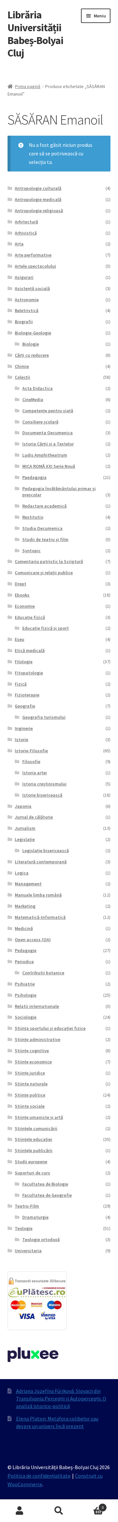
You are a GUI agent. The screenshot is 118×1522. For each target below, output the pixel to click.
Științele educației (33, 1139)
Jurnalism (25, 828)
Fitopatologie (29, 673)
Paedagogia (34, 477)
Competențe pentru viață (47, 411)
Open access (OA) (33, 940)
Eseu (19, 639)
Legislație (25, 839)
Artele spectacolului (35, 266)
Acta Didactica (37, 388)
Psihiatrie (25, 984)
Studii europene (31, 1162)
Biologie (30, 344)
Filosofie (31, 761)
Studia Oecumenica (42, 528)
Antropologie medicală (38, 199)
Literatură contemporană (41, 862)
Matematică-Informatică (40, 917)
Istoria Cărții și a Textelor (48, 444)
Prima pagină (27, 86)
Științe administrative (37, 1039)
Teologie (23, 1228)
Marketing (25, 906)
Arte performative (33, 255)
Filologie (23, 662)
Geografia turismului (44, 717)
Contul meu (19, 1511)
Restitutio (32, 517)
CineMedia (32, 399)
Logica (22, 873)
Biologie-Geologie (33, 333)
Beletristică (26, 310)
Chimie (22, 366)
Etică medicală (30, 650)
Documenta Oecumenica (47, 433)
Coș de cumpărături (91, 1505)
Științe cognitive (32, 1051)
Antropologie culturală (38, 188)
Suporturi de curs (32, 1173)
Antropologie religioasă (39, 211)
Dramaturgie (35, 1217)
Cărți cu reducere (32, 355)
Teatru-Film (27, 1206)
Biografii (24, 322)
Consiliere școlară (40, 422)
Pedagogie (25, 950)
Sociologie (25, 1017)
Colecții (22, 377)
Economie (25, 606)
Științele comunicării (36, 1128)
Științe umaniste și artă (39, 1117)
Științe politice (30, 1095)
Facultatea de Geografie (47, 1195)
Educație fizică (30, 617)
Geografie (25, 706)
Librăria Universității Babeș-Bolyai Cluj (35, 34)
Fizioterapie (27, 695)
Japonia (23, 806)
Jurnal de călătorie (34, 817)
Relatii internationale (37, 1006)
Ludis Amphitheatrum (44, 455)
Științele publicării (33, 1150)
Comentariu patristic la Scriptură (49, 561)
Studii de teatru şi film (45, 539)
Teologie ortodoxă (41, 1239)
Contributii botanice (43, 973)
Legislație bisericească (45, 850)
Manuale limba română (38, 895)
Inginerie (24, 728)
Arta (19, 244)
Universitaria (28, 1251)
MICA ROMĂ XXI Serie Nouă (48, 466)
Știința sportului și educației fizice (50, 1028)
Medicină (24, 928)
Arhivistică (26, 233)
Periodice (24, 962)
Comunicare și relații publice (44, 573)
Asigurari (24, 277)
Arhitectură (26, 222)
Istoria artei (34, 773)
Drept (20, 584)
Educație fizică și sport (45, 628)
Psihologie (25, 995)
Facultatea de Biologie (45, 1184)
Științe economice (33, 1062)
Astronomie (27, 300)
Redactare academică (44, 506)
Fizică (21, 684)
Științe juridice (30, 1073)
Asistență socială (32, 288)
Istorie (21, 739)
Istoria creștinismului (44, 784)
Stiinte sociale (30, 1106)
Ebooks (22, 595)
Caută (59, 1511)
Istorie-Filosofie (31, 751)
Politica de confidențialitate (39, 1475)
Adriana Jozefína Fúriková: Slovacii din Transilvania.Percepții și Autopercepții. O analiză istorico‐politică (61, 1398)
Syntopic (31, 551)
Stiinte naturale (31, 1084)
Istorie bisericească (42, 795)
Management (28, 884)
